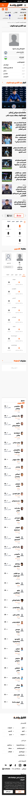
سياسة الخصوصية (20, 745)
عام (24, 221)
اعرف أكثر (8, 792)
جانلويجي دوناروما (16, 451)
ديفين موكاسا (17, 650)
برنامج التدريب (21, 755)
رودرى (18, 467)
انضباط (8, 221)
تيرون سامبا (16, 702)
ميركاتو (24, 110)
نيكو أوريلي (16, 600)
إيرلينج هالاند (17, 485)
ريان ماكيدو (16, 678)
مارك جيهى (16, 459)
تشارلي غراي (17, 669)
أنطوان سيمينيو (17, 528)
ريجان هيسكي (17, 686)
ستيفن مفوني (17, 659)
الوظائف (10, 752)
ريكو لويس (16, 607)
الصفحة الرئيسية (23, 22)
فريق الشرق (21, 752)
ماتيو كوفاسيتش (16, 424)
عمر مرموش (16, 501)
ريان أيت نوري (17, 509)
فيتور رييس (16, 622)
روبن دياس (16, 442)
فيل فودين (16, 493)
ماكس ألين (16, 615)
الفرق (23, 731)
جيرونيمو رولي (17, 434)
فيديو (10, 734)
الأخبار (23, 728)
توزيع (17, 221)
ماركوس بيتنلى (17, 407)
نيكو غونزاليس (17, 591)
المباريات (22, 734)
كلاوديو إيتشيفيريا (16, 640)
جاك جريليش (16, 416)
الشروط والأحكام (20, 748)
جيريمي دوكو (17, 519)
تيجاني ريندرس (17, 475)
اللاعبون (17, 22)
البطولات (10, 728)
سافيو (18, 583)
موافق (19, 792)
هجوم (13, 221)
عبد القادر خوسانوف (16, 574)
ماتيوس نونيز (17, 555)
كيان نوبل (17, 695)
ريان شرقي (16, 547)
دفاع (21, 221)
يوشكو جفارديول (17, 565)
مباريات (23, 9)
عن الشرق (9, 745)
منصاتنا (10, 748)
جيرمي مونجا (17, 630)
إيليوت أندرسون (17, 538)
